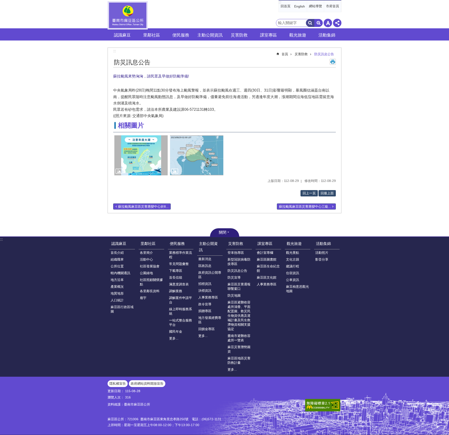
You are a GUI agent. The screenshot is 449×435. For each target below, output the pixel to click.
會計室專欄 (265, 252)
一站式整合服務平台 (180, 322)
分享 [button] (337, 23)
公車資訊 (292, 280)
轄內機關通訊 (120, 273)
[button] (141, 155)
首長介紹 (117, 252)
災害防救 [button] (239, 35)
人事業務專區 (208, 297)
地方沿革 (117, 280)
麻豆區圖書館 (266, 259)
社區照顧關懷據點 (151, 282)
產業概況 (117, 286)
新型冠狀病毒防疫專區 (239, 262)
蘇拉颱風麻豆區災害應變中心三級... (305, 206)
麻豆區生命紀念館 (268, 268)
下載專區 (175, 271)
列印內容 (333, 62)
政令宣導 (204, 304)
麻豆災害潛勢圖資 (239, 349)
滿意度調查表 (179, 284)
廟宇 (143, 298)
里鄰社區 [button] (151, 35)
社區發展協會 (149, 266)
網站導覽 (315, 6)
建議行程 (292, 266)
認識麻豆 (118, 244)
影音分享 (321, 259)
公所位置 (117, 266)
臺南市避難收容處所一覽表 (239, 338)
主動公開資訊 (208, 247)
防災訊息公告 (324, 54)
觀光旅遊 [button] (297, 35)
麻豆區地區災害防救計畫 (239, 360)
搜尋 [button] (310, 23)
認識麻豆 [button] (122, 35)
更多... (173, 338)
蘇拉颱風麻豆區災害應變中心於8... (143, 206)
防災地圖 (234, 295)
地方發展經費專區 (209, 320)
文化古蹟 (292, 259)
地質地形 (117, 293)
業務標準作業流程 (180, 255)
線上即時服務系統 (180, 311)
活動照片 (321, 252)
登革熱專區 (236, 252)
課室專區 (264, 244)
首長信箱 (175, 277)
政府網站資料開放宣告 (147, 383)
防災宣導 (234, 277)
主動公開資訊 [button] (210, 35)
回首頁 (285, 6)
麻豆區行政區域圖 (122, 309)
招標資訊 (204, 284)
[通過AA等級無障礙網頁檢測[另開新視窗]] (322, 405)
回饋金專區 (206, 329)
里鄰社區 (148, 244)
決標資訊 (204, 290)
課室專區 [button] (268, 35)
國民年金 (175, 331)
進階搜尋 (318, 23)
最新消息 (204, 259)
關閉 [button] (222, 232)
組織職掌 (117, 259)
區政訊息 (204, 266)
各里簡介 (146, 252)
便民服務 (177, 244)
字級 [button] (328, 23)
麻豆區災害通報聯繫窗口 (239, 286)
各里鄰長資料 (149, 291)
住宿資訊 (292, 273)
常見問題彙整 (179, 264)
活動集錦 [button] (327, 35)
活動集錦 (323, 244)
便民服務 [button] (180, 35)
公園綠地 (146, 273)
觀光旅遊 (294, 244)
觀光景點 (292, 252)
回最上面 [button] (327, 193)
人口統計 (117, 300)
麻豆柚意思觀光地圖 (297, 289)
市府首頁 (332, 6)
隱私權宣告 (117, 383)
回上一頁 (309, 193)
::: (280, 2)
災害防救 (301, 54)
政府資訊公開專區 (209, 275)
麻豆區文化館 (266, 277)
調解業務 (175, 291)
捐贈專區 (204, 311)
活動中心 (146, 259)
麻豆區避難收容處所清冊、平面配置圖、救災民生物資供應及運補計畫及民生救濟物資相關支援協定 (239, 315)
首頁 (285, 54)
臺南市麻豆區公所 (128, 15)
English (299, 6)
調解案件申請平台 (180, 300)
